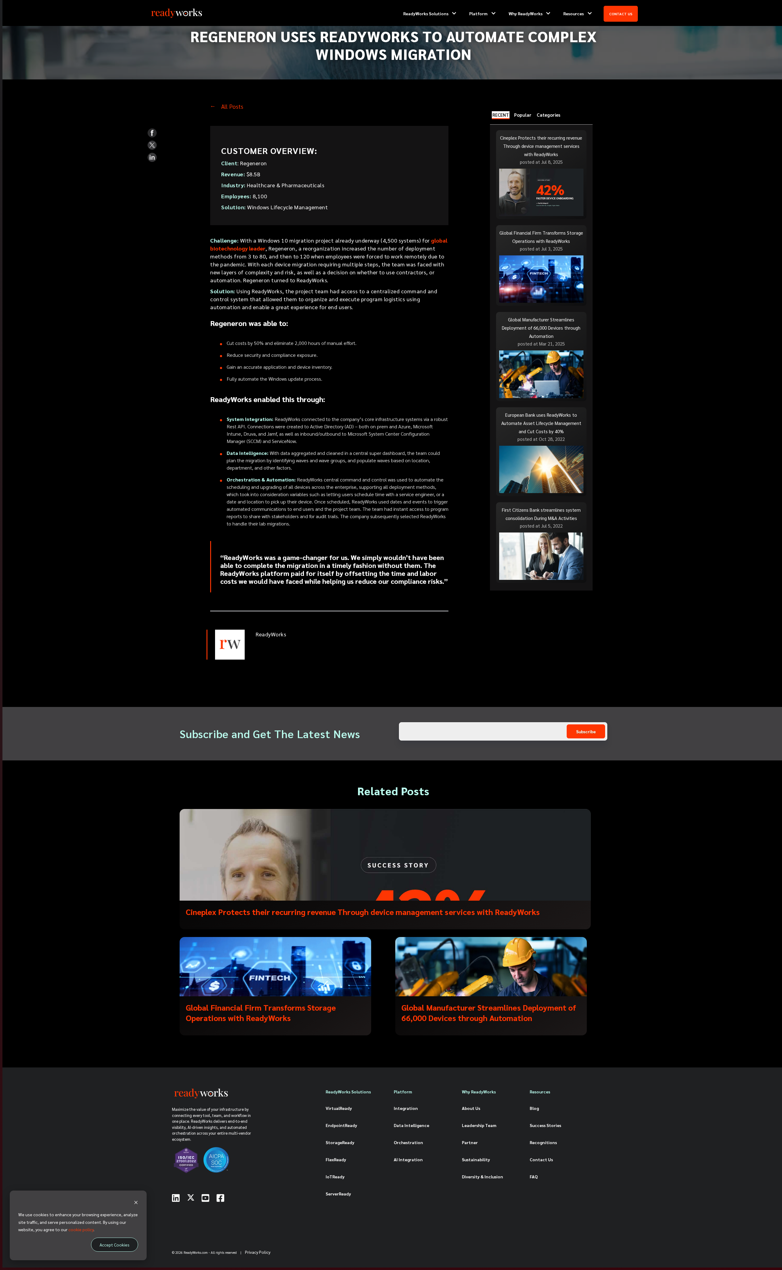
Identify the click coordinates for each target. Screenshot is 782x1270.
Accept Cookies (115, 1244)
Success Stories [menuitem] (545, 1125)
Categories (548, 115)
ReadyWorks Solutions (425, 13)
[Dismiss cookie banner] (136, 1203)
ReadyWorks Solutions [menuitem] (348, 1091)
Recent (500, 115)
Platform (478, 13)
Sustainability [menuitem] (476, 1159)
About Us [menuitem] (471, 1108)
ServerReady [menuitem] (338, 1193)
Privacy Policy (257, 1252)
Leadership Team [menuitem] (479, 1125)
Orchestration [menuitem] (408, 1142)
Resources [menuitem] (540, 1091)
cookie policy (80, 1229)
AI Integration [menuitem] (408, 1159)
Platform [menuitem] (403, 1091)
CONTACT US (620, 13)
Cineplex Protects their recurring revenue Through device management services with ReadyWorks (363, 911)
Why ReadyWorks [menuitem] (479, 1091)
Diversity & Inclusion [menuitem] (482, 1176)
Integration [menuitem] (406, 1108)
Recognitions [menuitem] (543, 1142)
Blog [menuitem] (534, 1108)
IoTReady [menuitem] (335, 1176)
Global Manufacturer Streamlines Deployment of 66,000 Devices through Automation (488, 1012)
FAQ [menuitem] (534, 1176)
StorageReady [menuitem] (340, 1142)
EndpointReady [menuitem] (341, 1125)
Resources (573, 13)
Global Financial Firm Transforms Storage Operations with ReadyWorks (261, 1012)
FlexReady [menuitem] (336, 1159)
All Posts (232, 106)
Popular (523, 115)
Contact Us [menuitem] (541, 1159)
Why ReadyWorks (526, 13)
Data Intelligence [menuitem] (411, 1125)
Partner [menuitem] (470, 1142)
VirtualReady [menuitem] (339, 1108)
